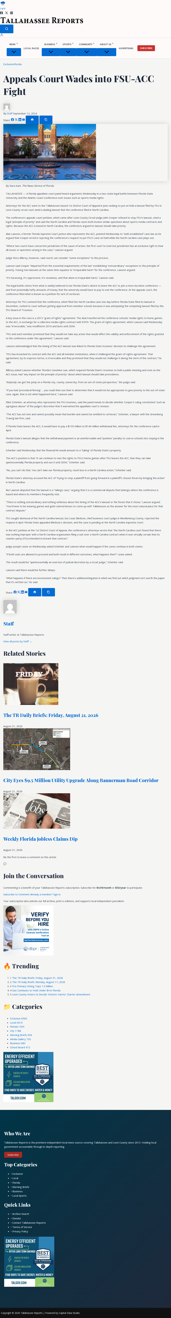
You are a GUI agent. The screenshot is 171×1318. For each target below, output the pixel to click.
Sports (67, 44)
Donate (16, 1218)
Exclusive (8, 64)
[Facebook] (1, 13)
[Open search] (6, 29)
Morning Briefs (21, 1035)
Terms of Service (22, 1227)
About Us (105, 44)
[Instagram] (11, 13)
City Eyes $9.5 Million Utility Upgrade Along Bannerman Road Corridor (80, 780)
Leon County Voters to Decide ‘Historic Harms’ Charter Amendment (51, 994)
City (15, 1030)
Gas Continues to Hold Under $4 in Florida (36, 990)
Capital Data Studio (69, 1312)
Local (16, 1022)
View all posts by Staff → (17, 641)
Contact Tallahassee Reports (29, 1222)
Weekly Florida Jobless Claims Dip (40, 839)
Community (86, 44)
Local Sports (19, 1195)
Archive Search (20, 1213)
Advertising (126, 48)
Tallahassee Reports (32, 1312)
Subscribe (146, 48)
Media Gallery (20, 1039)
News (12, 44)
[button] (17, 44)
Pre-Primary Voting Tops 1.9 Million (32, 986)
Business (49, 44)
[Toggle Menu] (14, 52)
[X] (6, 13)
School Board (20, 1047)
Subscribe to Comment (16, 894)
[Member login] (1, 35)
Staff (10, 113)
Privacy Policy (20, 1231)
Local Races (31, 48)
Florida (18, 64)
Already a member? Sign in (45, 894)
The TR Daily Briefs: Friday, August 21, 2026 (50, 715)
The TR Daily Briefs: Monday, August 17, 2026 (38, 982)
